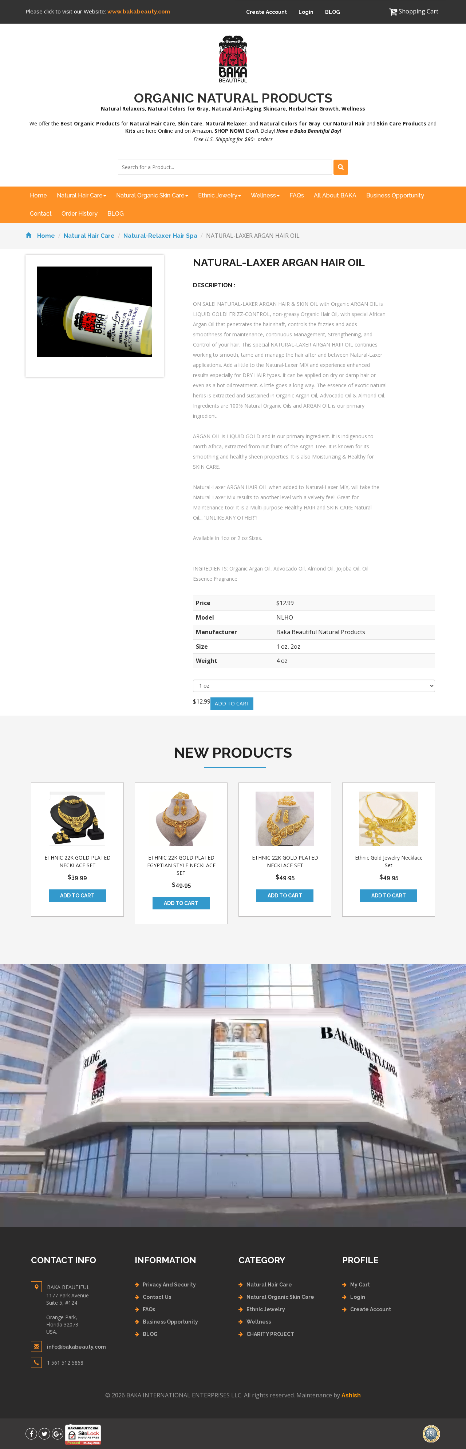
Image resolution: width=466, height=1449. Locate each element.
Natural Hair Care (80, 195)
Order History (80, 213)
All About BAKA (335, 195)
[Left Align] (340, 167)
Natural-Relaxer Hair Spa (160, 235)
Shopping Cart (417, 11)
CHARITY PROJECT (270, 1334)
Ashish (351, 1395)
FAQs (296, 195)
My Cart (360, 1285)
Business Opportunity (395, 195)
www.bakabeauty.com (138, 11)
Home (38, 195)
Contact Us (157, 1297)
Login (306, 12)
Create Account (266, 12)
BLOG (332, 12)
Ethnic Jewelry (217, 195)
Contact (41, 213)
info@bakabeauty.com (76, 1347)
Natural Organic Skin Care (150, 195)
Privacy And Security (169, 1285)
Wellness (263, 195)
